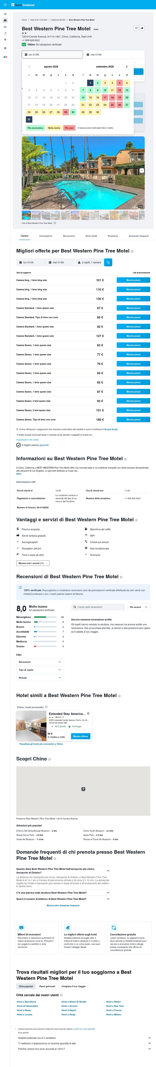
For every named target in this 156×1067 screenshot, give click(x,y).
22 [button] (65, 105)
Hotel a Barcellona (26, 1001)
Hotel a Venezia (69, 1005)
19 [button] (43, 105)
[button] (5, 4)
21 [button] (58, 105)
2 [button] (73, 83)
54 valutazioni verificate (49, 44)
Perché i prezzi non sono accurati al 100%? (41, 1049)
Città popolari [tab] (26, 986)
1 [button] (65, 83)
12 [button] (43, 97)
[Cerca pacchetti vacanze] (5, 33)
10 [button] (29, 97)
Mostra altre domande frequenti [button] (63, 905)
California (55, 19)
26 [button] (43, 112)
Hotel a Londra (24, 1014)
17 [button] (29, 105)
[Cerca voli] (5, 14)
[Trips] (5, 48)
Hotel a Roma (24, 1010)
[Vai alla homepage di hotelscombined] (23, 4)
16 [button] (73, 97)
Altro (18, 473)
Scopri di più (111, 429)
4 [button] (36, 90)
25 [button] (36, 112)
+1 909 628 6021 (31, 40)
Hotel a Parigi (68, 1014)
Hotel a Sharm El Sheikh (74, 1001)
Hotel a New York (115, 1005)
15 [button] (65, 97)
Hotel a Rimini (113, 1001)
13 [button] (51, 97)
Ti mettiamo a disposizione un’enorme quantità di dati (47, 1043)
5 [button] (43, 90)
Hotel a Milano (113, 1014)
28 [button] (58, 112)
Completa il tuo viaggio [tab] (74, 986)
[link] (41, 744)
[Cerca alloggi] (5, 20)
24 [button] (29, 112)
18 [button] (36, 105)
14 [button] (58, 97)
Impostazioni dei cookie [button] (27, 439)
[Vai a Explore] (5, 40)
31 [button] (29, 119)
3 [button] (29, 90)
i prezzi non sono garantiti (84, 1029)
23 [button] (73, 105)
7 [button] (58, 90)
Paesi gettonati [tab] (47, 986)
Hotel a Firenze (114, 1010)
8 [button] (65, 90)
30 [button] (73, 112)
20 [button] (51, 105)
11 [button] (36, 97)
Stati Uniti (34, 19)
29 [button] (65, 112)
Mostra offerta (80, 736)
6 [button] (51, 90)
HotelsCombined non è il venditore (37, 1038)
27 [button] (51, 112)
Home (24, 19)
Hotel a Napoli (69, 1010)
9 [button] (73, 90)
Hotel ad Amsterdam (27, 1005)
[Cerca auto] (5, 27)
